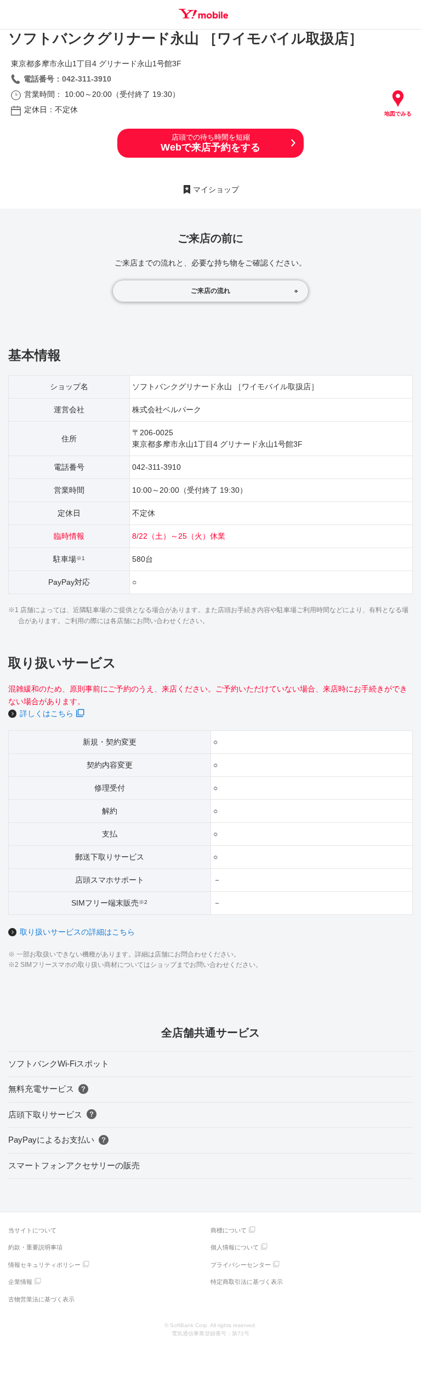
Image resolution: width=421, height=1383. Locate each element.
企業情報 (20, 1281)
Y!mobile (203, 14)
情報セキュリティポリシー (44, 1264)
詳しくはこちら (46, 713)
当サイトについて (32, 1230)
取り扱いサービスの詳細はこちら (77, 931)
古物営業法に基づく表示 (41, 1299)
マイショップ (216, 189)
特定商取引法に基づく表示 (246, 1281)
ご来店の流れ (210, 291)
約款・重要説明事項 (35, 1247)
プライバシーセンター (240, 1264)
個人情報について (234, 1247)
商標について (228, 1230)
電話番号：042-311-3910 (67, 78)
